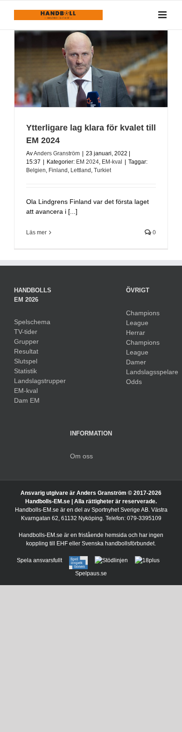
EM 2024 (87, 162)
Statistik (25, 371)
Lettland (80, 170)
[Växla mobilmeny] (163, 15)
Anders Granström (57, 153)
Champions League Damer (143, 352)
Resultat (26, 351)
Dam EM (27, 400)
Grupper (26, 341)
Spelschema (32, 322)
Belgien (36, 170)
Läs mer (36, 232)
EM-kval (112, 162)
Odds (134, 381)
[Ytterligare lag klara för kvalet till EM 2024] (91, 68)
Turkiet (102, 170)
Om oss (81, 456)
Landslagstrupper (35, 380)
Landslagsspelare (147, 372)
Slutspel (25, 361)
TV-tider (25, 331)
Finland (58, 170)
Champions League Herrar (143, 322)
